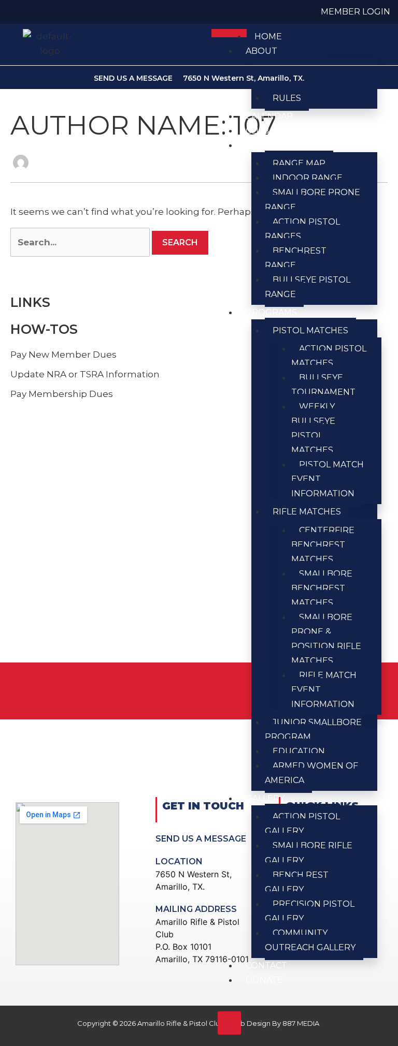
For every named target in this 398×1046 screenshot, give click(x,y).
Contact (266, 965)
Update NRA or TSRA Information (85, 374)
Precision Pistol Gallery (309, 911)
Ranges (264, 145)
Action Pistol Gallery (302, 824)
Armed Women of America (311, 773)
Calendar (269, 116)
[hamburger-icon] (229, 33)
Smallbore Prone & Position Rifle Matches (326, 639)
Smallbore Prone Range (312, 199)
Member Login (355, 12)
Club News (272, 131)
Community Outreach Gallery (310, 940)
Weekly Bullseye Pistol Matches (313, 428)
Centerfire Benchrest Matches (322, 544)
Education (299, 751)
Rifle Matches (307, 512)
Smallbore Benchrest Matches (321, 588)
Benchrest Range (295, 258)
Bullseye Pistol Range (307, 287)
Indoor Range (308, 178)
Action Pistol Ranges (302, 229)
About (261, 51)
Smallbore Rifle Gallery (308, 853)
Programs (271, 312)
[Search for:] (80, 242)
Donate (264, 980)
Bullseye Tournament (323, 385)
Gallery (265, 798)
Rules (287, 98)
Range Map (299, 163)
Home (268, 36)
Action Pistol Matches (328, 356)
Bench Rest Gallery (297, 882)
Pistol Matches (310, 330)
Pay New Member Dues (63, 354)
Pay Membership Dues (61, 394)
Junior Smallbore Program (313, 729)
